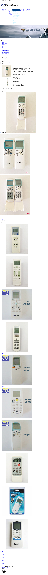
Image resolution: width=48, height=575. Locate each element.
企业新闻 (9, 10)
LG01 (3, 222)
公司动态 (10, 13)
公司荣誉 (7, 11)
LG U (3, 221)
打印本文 (3, 218)
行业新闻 (10, 14)
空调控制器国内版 (16, 15)
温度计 (14, 22)
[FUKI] (17, 548)
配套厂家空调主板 (15, 18)
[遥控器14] (17, 450)
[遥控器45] (17, 483)
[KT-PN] (17, 417)
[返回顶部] (1, 551)
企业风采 (21, 10)
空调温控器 (15, 20)
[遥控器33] (17, 253)
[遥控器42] (17, 286)
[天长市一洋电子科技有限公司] (9, 6)
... (5, 50)
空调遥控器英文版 (16, 13)
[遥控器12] (17, 319)
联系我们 (29, 10)
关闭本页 (3, 219)
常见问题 (10, 11)
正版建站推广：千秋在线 (5, 567)
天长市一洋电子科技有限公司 (8, 62)
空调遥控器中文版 (16, 11)
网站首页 (3, 10)
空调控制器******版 (16, 17)
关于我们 (5, 10)
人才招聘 (27, 10)
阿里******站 (24, 10)
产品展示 (13, 10)
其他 (13, 23)
